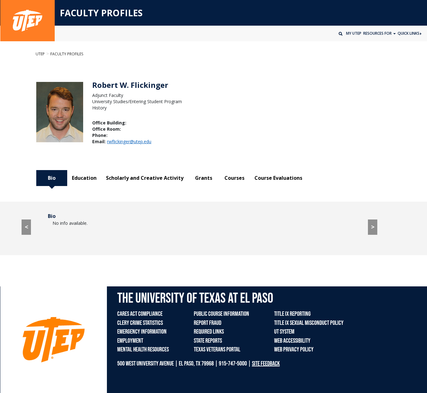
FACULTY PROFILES (101, 13)
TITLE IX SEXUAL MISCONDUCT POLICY (309, 323)
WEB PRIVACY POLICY (294, 349)
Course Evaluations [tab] (278, 177)
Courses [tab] (234, 177)
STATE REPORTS (208, 341)
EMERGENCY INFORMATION (142, 331)
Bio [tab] (52, 177)
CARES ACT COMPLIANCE (140, 314)
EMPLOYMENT (130, 341)
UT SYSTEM (284, 331)
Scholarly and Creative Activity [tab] (144, 177)
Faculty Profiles (66, 54)
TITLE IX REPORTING (292, 314)
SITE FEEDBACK (266, 363)
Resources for (378, 33)
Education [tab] (84, 177)
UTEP (40, 54)
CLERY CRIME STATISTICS (140, 323)
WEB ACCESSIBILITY (292, 341)
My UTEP (353, 33)
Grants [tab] (203, 177)
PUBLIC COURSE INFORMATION (221, 314)
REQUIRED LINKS (209, 331)
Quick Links (408, 33)
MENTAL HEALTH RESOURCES (143, 349)
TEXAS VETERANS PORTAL (217, 349)
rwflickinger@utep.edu (129, 141)
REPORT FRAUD (207, 323)
